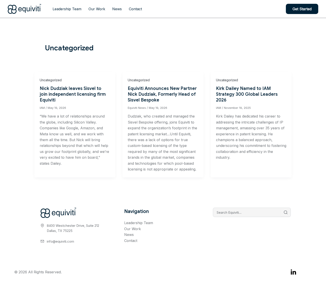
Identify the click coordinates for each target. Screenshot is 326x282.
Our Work (96, 9)
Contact (135, 9)
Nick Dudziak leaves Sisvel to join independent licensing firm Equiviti (73, 94)
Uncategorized (51, 80)
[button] (302, 9)
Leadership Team (67, 9)
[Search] (286, 212)
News (117, 9)
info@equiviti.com (60, 241)
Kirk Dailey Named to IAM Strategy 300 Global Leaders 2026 (247, 94)
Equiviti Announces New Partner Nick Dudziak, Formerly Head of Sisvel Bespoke (162, 94)
